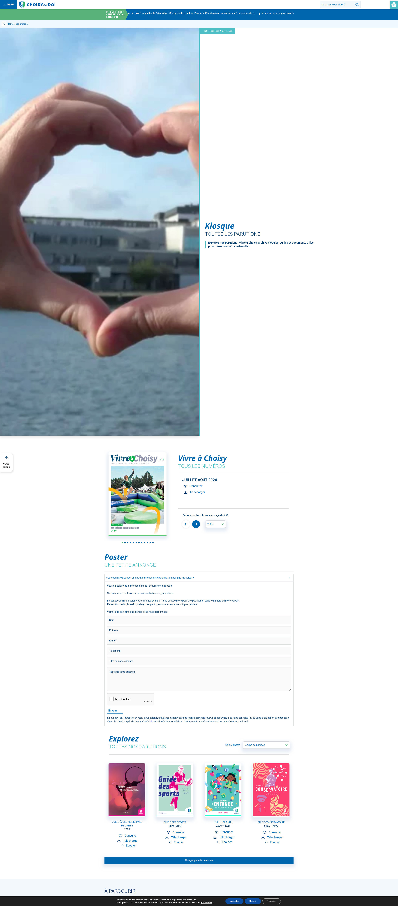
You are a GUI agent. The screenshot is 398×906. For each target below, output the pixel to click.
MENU (10, 4)
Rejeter (252, 901)
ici (150, 721)
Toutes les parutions (218, 31)
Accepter (234, 901)
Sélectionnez (232, 745)
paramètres (206, 902)
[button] (394, 5)
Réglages (271, 901)
